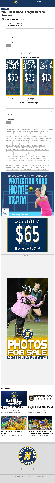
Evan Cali (45, 144)
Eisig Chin (22, 144)
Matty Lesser (29, 158)
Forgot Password (10, 49)
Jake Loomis (37, 149)
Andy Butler (17, 133)
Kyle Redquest (44, 154)
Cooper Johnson (43, 140)
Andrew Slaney (9, 133)
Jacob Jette (30, 149)
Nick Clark (15, 160)
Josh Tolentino (9, 154)
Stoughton (36, 167)
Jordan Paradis (40, 153)
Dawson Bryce (39, 142)
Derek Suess (8, 144)
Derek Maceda (47, 142)
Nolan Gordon (29, 160)
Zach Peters (45, 171)
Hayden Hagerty (9, 147)
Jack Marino (8, 149)
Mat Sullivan (45, 156)
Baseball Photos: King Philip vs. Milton (12, 432)
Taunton (42, 167)
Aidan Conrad (18, 129)
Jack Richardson (16, 149)
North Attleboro (38, 160)
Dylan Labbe (15, 144)
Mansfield (38, 156)
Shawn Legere (21, 167)
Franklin (28, 145)
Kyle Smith (8, 156)
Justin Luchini (17, 154)
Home (39, 53)
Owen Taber (24, 162)
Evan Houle (17, 145)
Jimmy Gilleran (9, 153)
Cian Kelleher (26, 138)
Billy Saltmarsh (9, 136)
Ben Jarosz (39, 134)
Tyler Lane (16, 171)
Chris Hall (46, 136)
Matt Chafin (8, 158)
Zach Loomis (38, 171)
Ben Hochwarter (31, 134)
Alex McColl (49, 129)
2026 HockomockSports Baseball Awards (12, 408)
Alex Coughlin (42, 129)
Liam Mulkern (22, 156)
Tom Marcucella (9, 169)
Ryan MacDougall (10, 165)
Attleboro (8, 134)
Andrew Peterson (34, 131)
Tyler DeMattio (43, 169)
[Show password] (52, 34)
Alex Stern (8, 131)
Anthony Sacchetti (35, 133)
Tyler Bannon (28, 169)
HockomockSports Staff (12, 19)
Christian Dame (18, 138)
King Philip (37, 154)
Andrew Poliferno (44, 131)
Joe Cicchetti (17, 153)
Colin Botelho (9, 140)
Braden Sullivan (18, 136)
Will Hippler (31, 171)
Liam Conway (15, 156)
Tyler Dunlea (9, 171)
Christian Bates (9, 138)
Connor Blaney (26, 140)
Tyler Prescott (23, 171)
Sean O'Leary (46, 165)
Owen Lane (17, 162)
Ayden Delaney (16, 134)
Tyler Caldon (36, 169)
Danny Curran (16, 142)
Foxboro (23, 145)
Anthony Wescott (45, 133)
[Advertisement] (27, 265)
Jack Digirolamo (42, 147)
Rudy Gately (27, 164)
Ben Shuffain (46, 134)
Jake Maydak (44, 149)
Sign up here (34, 53)
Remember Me (10, 42)
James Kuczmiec (17, 151)
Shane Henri (8, 167)
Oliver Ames (46, 160)
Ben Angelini (23, 134)
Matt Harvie (15, 158)
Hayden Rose (17, 147)
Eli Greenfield (29, 144)
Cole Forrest (49, 138)
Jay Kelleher (45, 151)
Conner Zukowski (18, 140)
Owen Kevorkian (9, 162)
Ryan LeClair (47, 164)
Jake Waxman (9, 151)
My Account (31, 98)
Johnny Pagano (32, 153)
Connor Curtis (35, 140)
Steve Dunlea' (29, 167)
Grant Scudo (42, 145)
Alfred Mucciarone (17, 131)
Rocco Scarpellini (19, 164)
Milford (44, 158)
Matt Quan (22, 158)
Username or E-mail (10, 28)
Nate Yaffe (8, 160)
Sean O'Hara (38, 165)
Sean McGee (32, 165)
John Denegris (24, 153)
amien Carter (25, 131)
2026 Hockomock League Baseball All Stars (40, 408)
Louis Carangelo (30, 156)
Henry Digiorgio (25, 147)
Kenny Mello (30, 154)
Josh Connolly (49, 153)
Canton (40, 136)
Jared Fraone (38, 151)
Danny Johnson (24, 142)
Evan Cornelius (9, 145)
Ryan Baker (33, 164)
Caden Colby (34, 136)
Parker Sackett (39, 162)
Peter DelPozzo (9, 164)
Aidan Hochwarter (26, 129)
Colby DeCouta (34, 138)
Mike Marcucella (37, 158)
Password (8, 33)
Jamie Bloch (31, 151)
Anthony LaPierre (25, 133)
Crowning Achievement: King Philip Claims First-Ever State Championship (41, 432)
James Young (24, 151)
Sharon (14, 167)
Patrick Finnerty (48, 162)
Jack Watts (24, 149)
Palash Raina (31, 162)
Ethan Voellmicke (37, 144)
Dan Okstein (8, 142)
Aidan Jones (34, 129)
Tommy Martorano (19, 169)
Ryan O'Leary (18, 165)
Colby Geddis (41, 138)
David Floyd (31, 142)
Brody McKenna (27, 136)
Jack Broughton (34, 147)
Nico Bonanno (22, 160)
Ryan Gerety (40, 164)
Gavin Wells (34, 145)
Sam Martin (25, 165)
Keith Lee (24, 154)
